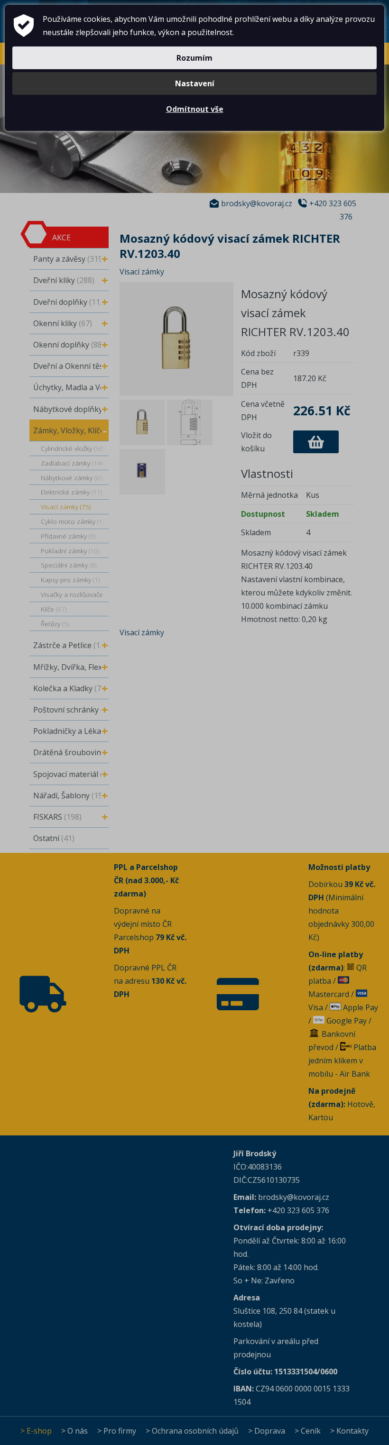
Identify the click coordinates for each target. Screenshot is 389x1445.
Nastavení (194, 83)
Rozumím (194, 58)
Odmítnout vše (194, 109)
